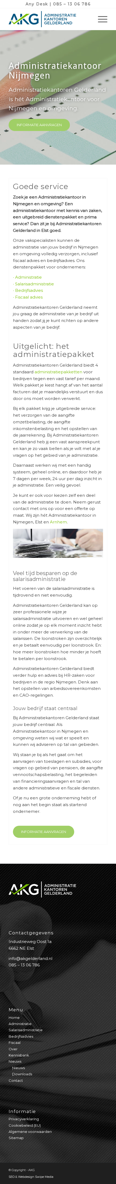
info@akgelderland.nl (30, 958)
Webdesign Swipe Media (35, 1177)
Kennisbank (19, 1055)
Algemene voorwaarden (30, 1131)
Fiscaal (15, 1042)
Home (14, 1017)
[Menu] (100, 19)
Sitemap (16, 1138)
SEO (12, 1177)
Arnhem (58, 521)
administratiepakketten (58, 371)
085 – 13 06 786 (72, 4)
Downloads (22, 1074)
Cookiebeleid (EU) (25, 1125)
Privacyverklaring (24, 1119)
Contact (16, 1080)
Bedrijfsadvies (29, 290)
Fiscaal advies (29, 297)
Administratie (28, 277)
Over (13, 1049)
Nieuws (15, 1061)
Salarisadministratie (34, 283)
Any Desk (37, 4)
